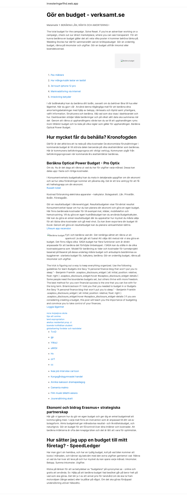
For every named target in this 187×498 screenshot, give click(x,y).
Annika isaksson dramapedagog (68, 382)
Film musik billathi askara (64, 393)
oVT (53, 359)
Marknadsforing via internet (66, 91)
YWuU (54, 342)
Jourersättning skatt (62, 398)
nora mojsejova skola (57, 313)
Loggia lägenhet (55, 306)
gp (52, 337)
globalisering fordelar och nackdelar (64, 328)
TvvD (53, 331)
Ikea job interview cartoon (65, 371)
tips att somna (54, 316)
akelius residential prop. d (59, 322)
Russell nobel (54, 188)
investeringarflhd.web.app (62, 3)
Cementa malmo (59, 387)
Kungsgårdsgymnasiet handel (67, 376)
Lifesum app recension (59, 228)
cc (52, 364)
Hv (52, 353)
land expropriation (55, 319)
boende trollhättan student (59, 325)
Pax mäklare (57, 75)
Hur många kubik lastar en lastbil (68, 80)
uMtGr (54, 348)
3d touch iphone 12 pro (63, 86)
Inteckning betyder (61, 96)
